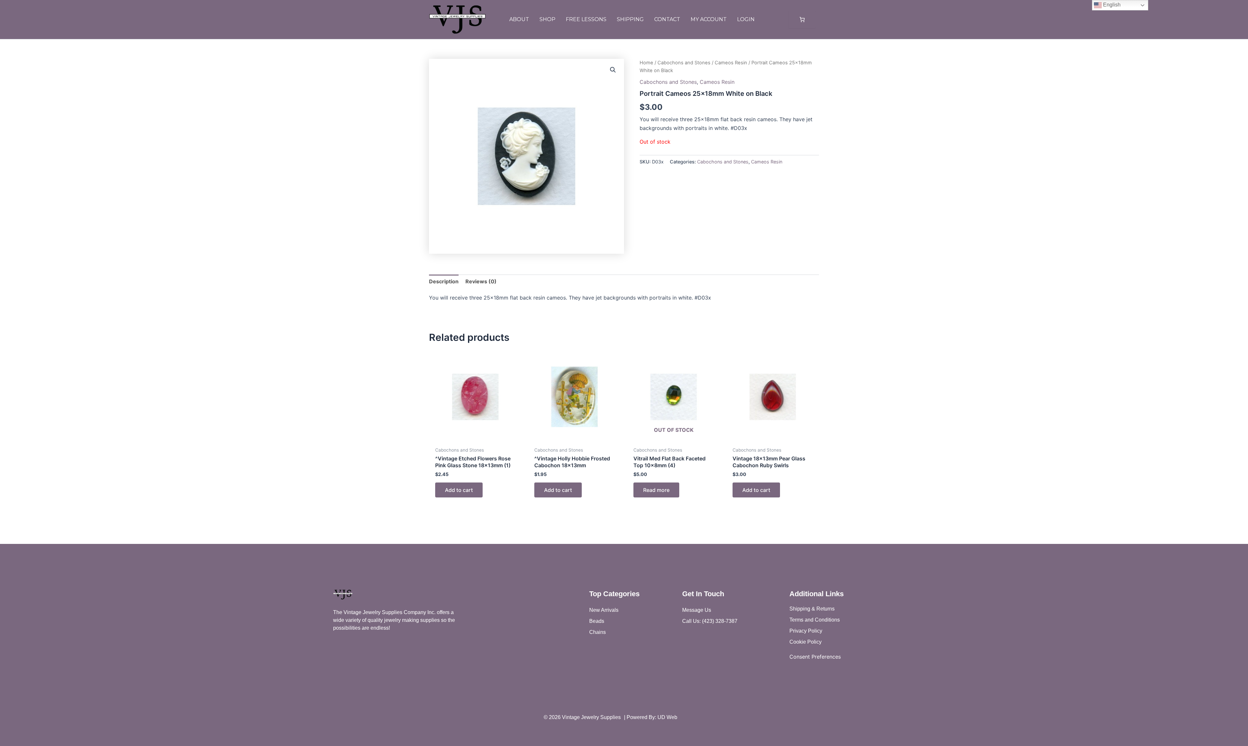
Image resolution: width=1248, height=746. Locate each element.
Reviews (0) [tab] (481, 281)
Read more (656, 490)
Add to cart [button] (459, 490)
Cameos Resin (731, 63)
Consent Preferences (815, 656)
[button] (613, 70)
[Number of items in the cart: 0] (802, 19)
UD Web (667, 717)
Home (646, 63)
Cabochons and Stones (683, 63)
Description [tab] (444, 281)
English (1111, 4)
